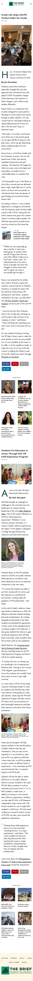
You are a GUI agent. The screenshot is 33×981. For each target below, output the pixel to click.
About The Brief (14, 962)
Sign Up (24, 962)
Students (14, 958)
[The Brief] (16, 4)
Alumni (29, 958)
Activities (4, 958)
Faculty (22, 958)
